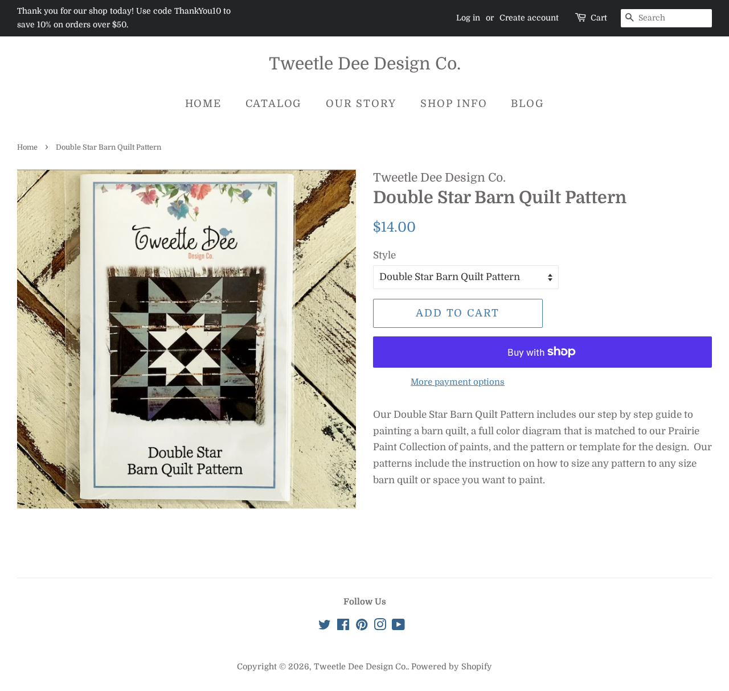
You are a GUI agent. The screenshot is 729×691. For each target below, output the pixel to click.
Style (384, 255)
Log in (468, 17)
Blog (527, 103)
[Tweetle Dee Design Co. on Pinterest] (361, 626)
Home (203, 103)
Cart (599, 17)
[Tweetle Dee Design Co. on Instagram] (380, 626)
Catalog (273, 103)
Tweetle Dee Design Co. (365, 63)
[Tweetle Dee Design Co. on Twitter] (324, 626)
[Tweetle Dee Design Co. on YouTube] (398, 626)
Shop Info (453, 103)
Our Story (361, 103)
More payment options (458, 382)
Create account (529, 17)
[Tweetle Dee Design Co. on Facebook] (343, 626)
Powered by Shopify (451, 666)
